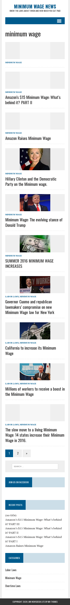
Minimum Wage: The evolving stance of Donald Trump (34, 222)
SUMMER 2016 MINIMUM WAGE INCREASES (29, 263)
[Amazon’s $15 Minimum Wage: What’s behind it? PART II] (35, 86)
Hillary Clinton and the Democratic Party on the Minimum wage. (30, 181)
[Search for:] (35, 466)
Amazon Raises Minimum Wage (28, 138)
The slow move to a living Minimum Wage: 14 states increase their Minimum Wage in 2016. (34, 434)
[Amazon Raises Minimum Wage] (35, 127)
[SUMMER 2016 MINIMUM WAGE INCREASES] (35, 250)
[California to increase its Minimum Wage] (35, 337)
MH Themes (53, 601)
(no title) (10, 515)
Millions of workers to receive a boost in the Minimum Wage (35, 391)
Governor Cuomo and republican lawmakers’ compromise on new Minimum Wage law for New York (29, 306)
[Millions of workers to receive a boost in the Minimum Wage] (35, 378)
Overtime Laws (13, 586)
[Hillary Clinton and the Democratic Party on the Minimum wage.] (35, 168)
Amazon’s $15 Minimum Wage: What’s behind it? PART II (32, 99)
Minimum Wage (13, 62)
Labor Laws (12, 296)
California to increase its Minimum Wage (30, 350)
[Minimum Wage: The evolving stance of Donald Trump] (35, 209)
